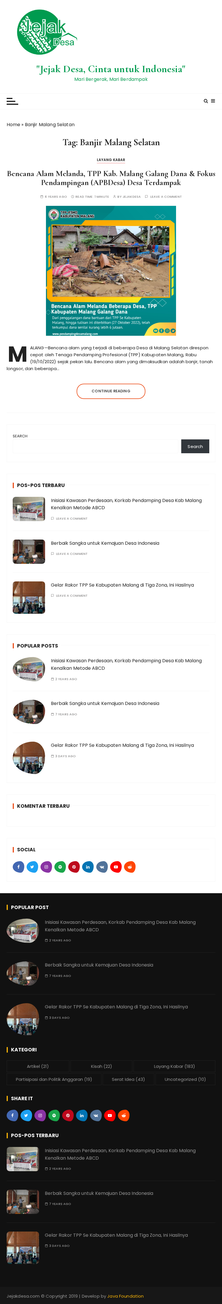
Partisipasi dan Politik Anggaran (54, 1079)
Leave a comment (166, 196)
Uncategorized (185, 1079)
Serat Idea (128, 1079)
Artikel (38, 1066)
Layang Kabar (111, 159)
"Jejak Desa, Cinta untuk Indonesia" (110, 69)
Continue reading (111, 391)
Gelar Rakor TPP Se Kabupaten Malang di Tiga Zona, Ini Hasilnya (122, 585)
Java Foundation (125, 1296)
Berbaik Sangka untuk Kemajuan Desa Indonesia (105, 543)
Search (20, 436)
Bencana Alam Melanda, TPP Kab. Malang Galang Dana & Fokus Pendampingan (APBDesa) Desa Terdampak (111, 178)
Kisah (101, 1066)
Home (14, 124)
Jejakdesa (132, 196)
